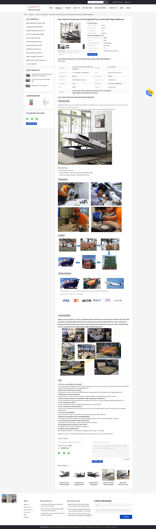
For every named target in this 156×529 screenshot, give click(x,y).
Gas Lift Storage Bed (42, 14)
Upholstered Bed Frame (33, 23)
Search (106, 2)
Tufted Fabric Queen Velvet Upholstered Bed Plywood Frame (53, 514)
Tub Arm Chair (30, 64)
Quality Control (100, 8)
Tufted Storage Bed (32, 42)
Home (51, 8)
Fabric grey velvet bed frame (105, 434)
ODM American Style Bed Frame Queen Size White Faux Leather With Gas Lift (79, 483)
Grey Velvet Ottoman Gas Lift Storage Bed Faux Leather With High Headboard (70, 52)
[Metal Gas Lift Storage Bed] (27, 85)
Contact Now (92, 54)
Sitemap (26, 517)
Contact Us (113, 8)
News (121, 8)
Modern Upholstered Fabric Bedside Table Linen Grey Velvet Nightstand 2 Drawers (79, 505)
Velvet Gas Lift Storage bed (69, 434)
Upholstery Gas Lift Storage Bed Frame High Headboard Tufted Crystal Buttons (64, 483)
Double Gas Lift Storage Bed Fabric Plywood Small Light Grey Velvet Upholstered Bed (94, 483)
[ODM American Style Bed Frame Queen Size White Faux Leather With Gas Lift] (79, 474)
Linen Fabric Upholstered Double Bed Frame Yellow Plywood (51, 505)
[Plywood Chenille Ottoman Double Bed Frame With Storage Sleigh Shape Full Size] (108, 474)
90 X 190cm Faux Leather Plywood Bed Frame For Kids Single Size (52, 509)
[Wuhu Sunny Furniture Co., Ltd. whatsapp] (33, 119)
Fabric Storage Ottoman (34, 56)
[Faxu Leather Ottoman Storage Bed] (27, 80)
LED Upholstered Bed (33, 27)
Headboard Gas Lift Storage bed (86, 434)
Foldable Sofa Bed (32, 49)
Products (58, 8)
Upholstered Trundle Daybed (35, 60)
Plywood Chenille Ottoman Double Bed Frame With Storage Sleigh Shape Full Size (108, 483)
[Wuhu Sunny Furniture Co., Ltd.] (34, 8)
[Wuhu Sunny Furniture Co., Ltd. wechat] (38, 119)
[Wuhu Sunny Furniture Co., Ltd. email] (28, 119)
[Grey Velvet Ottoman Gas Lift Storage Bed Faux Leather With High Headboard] (70, 33)
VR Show (68, 8)
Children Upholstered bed (34, 30)
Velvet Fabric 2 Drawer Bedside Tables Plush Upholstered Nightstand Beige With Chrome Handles (80, 515)
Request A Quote (118, 2)
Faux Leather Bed (31, 38)
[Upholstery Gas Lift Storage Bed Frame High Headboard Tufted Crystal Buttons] (64, 474)
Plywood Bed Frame (32, 45)
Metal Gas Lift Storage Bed (39, 85)
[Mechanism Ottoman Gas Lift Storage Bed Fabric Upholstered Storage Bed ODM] (123, 474)
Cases (128, 8)
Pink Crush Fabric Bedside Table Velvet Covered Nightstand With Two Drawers (79, 510)
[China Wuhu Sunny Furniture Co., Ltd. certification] (31, 102)
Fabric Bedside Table (32, 53)
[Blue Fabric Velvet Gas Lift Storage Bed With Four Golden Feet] (27, 75)
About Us (76, 8)
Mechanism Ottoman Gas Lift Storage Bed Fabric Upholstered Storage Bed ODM (123, 483)
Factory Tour (87, 8)
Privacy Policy (44, 527)
